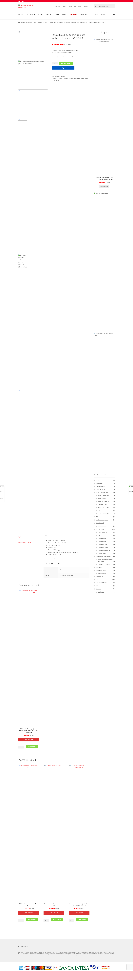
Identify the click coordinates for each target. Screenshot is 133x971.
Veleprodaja (83, 14)
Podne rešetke (102, 526)
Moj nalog (85, 6)
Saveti (57, 14)
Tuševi (97, 580)
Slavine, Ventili (102, 553)
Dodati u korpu (66, 63)
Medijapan (101, 592)
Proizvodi (30, 14)
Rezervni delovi (102, 573)
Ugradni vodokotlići (101, 583)
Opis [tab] (19, 537)
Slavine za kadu (102, 544)
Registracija (77, 6)
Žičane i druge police (103, 514)
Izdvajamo (73, 14)
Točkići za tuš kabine (103, 564)
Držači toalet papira (103, 501)
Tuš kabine (99, 567)
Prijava (70, 6)
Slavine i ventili (100, 529)
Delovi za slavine (102, 532)
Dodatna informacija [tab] (24, 542)
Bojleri (97, 480)
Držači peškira (102, 498)
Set (99, 535)
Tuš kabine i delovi (101, 570)
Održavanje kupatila (103, 507)
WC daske (98, 589)
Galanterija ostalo (103, 504)
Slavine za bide (102, 541)
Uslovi (64, 6)
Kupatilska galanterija (102, 492)
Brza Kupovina (63, 68)
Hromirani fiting (100, 489)
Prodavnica (29, 22)
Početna (23, 22)
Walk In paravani (100, 586)
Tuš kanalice (99, 576)
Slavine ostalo (102, 538)
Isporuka (57, 6)
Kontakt (21, 1)
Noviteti (64, 14)
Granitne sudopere (101, 486)
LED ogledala (99, 517)
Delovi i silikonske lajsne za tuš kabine (60, 22)
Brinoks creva (99, 483)
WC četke (100, 511)
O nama (40, 14)
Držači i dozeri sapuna (104, 495)
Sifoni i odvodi (100, 523)
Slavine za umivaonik (104, 550)
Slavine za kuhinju (103, 547)
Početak (21, 14)
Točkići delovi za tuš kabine (41, 22)
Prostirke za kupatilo (102, 520)
